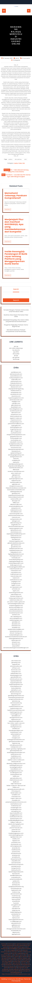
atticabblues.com (16, 512)
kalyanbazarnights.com (16, 721)
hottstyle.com (16, 558)
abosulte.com (16, 624)
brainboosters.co (16, 390)
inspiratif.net (16, 664)
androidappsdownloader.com (16, 752)
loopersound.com (16, 420)
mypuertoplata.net (16, 683)
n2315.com (16, 776)
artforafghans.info (16, 846)
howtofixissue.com (16, 686)
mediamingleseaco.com (16, 833)
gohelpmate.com (16, 758)
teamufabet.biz (16, 688)
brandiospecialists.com (16, 730)
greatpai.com (16, 493)
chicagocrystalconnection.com (16, 929)
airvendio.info (16, 848)
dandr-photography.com (16, 824)
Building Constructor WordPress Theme (15, 979)
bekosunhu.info (16, 870)
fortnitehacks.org (16, 888)
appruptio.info (16, 934)
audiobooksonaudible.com (16, 629)
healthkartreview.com (16, 550)
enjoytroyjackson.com (16, 528)
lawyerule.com (16, 831)
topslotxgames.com (16, 712)
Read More (8, 209)
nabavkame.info (16, 923)
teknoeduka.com (16, 594)
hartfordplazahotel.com (16, 919)
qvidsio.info (16, 881)
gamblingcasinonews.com (16, 695)
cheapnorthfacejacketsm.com (16, 434)
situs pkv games (19, 945)
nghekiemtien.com (16, 837)
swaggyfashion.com (16, 815)
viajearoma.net (16, 480)
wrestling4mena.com (16, 765)
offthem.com (16, 668)
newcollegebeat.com (16, 409)
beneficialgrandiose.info (16, 872)
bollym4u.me (16, 910)
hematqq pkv (26, 964)
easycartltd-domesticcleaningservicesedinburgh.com (16, 647)
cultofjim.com (16, 403)
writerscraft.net (16, 761)
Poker (20, 163)
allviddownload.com (16, 692)
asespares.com (16, 508)
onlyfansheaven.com (16, 780)
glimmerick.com (16, 405)
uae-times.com (16, 660)
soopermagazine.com (16, 605)
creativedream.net (16, 774)
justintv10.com (16, 829)
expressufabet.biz (16, 681)
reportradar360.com (16, 813)
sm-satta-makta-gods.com (16, 602)
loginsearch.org (16, 890)
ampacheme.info (16, 859)
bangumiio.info (16, 868)
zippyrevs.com (16, 705)
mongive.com (16, 738)
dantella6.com (16, 716)
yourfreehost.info (16, 433)
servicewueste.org (16, 703)
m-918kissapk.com (16, 921)
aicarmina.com (16, 396)
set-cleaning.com (16, 616)
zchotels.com (16, 589)
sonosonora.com (16, 447)
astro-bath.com (16, 473)
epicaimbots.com (16, 530)
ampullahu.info (16, 861)
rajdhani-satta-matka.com (16, 760)
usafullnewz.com (16, 372)
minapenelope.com (16, 422)
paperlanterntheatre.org (16, 495)
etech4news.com (16, 532)
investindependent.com (16, 563)
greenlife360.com (16, 677)
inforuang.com (16, 791)
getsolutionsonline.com (16, 741)
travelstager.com (16, 807)
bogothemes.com (16, 429)
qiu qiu (16, 355)
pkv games (18, 159)
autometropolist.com (16, 513)
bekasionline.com (16, 673)
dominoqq (16, 359)
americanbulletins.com (16, 506)
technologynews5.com (16, 592)
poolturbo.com (16, 842)
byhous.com (16, 918)
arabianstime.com (16, 510)
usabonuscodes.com (16, 600)
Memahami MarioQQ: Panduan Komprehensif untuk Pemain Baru (16, 330)
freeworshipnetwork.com (16, 497)
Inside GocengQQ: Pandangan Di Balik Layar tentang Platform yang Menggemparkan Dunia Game (16, 257)
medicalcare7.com (16, 732)
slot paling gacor (16, 972)
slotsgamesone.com (16, 717)
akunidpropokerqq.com (16, 464)
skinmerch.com (16, 412)
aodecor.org (16, 892)
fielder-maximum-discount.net (16, 785)
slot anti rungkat (10, 950)
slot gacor (22, 947)
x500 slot (18, 950)
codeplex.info (16, 460)
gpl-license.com (16, 545)
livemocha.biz (16, 899)
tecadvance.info (16, 853)
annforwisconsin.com (16, 400)
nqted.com (16, 578)
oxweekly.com (16, 800)
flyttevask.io (16, 916)
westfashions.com (16, 804)
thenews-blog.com (16, 596)
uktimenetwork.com (16, 374)
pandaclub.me (16, 914)
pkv (15, 955)
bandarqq (21, 966)
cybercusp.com (16, 640)
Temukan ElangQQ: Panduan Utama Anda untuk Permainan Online (16, 310)
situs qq (22, 958)
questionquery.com (16, 818)
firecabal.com (16, 539)
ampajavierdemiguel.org (16, 389)
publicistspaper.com (16, 620)
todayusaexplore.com (16, 378)
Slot (23, 163)
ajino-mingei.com (16, 431)
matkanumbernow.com (16, 706)
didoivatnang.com (16, 523)
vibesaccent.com (16, 387)
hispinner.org (16, 743)
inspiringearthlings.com (16, 561)
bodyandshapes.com (16, 635)
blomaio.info (16, 874)
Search (16, 289)
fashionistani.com (16, 536)
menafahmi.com (16, 572)
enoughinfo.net (16, 905)
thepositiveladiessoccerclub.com (16, 488)
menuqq (3, 944)
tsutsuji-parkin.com (16, 482)
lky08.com (16, 782)
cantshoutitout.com (16, 679)
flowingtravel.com (16, 727)
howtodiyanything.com (16, 559)
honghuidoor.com (16, 725)
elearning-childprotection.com (16, 763)
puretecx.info (16, 851)
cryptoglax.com (16, 425)
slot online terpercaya (16, 348)
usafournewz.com (16, 381)
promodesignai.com (16, 618)
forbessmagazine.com (16, 541)
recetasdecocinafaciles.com (16, 490)
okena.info (16, 462)
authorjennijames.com (16, 479)
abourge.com (16, 501)
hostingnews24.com (16, 556)
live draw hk (16, 350)
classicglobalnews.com (16, 638)
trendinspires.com (16, 809)
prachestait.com (16, 844)
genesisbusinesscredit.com (16, 789)
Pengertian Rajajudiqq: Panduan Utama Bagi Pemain (16, 325)
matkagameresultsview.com (16, 739)
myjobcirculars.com (16, 708)
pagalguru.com (16, 581)
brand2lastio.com (16, 769)
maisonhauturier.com (16, 569)
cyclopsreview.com (16, 519)
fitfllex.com (16, 787)
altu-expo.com (16, 477)
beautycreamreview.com (16, 515)
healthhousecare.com (16, 548)
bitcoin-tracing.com (16, 633)
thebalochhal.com (16, 383)
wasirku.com (16, 839)
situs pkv (4, 960)
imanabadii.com (16, 930)
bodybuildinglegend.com (16, 820)
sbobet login (17, 961)
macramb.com (16, 796)
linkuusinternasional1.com (16, 449)
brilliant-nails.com (16, 822)
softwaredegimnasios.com (16, 603)
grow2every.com (16, 547)
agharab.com (16, 484)
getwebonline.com (16, 778)
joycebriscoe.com (16, 394)
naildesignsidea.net (16, 491)
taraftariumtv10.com (16, 817)
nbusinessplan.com (16, 675)
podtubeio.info (16, 877)
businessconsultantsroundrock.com (16, 636)
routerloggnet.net (16, 714)
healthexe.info (16, 850)
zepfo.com (16, 591)
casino (10, 159)
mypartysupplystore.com (16, 398)
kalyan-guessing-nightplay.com (16, 749)
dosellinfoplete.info (16, 875)
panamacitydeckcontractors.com (16, 802)
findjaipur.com (16, 401)
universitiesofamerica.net (16, 697)
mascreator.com (16, 570)
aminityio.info (16, 855)
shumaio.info (16, 883)
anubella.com (16, 627)
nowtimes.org (16, 896)
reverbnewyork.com (16, 411)
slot (25, 159)
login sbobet (16, 963)
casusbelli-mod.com (16, 442)
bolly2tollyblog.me (16, 912)
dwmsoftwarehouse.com (16, 526)
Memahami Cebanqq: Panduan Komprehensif (16, 195)
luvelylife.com (16, 795)
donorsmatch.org (16, 894)
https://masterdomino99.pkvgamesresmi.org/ (16, 974)
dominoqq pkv (9, 966)
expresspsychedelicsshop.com (16, 534)
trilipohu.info (16, 932)
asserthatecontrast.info (16, 864)
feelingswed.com (16, 537)
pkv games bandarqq (21, 944)
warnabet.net (16, 908)
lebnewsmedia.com (16, 445)
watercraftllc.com (16, 499)
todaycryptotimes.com (16, 598)
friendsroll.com (16, 451)
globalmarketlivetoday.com (16, 543)
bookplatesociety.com (16, 444)
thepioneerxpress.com (16, 684)
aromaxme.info (16, 863)
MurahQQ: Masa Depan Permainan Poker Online (16, 315)
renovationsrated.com (16, 611)
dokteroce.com (16, 826)
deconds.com (16, 644)
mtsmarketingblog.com (16, 835)
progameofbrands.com (16, 699)
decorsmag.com (16, 694)
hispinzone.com (16, 719)
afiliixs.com (16, 502)
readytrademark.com (16, 609)
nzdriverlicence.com (16, 580)
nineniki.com (16, 728)
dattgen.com (16, 521)
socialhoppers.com (16, 772)
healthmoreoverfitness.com (16, 710)
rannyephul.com (16, 811)
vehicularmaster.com (16, 385)
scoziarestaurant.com (16, 613)
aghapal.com (16, 475)
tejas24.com (16, 840)
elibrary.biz (16, 469)
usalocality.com (16, 379)
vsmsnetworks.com (16, 666)
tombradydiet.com (16, 438)
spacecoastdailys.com (16, 607)
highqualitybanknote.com (16, 554)
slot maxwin (27, 948)
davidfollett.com (16, 407)
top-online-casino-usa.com (16, 723)
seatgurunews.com (16, 457)
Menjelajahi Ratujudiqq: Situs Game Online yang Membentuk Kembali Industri (16, 320)
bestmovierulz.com (16, 416)
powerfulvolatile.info (16, 879)
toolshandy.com (16, 806)
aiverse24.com (16, 625)
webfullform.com (16, 690)
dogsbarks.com (16, 524)
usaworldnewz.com (16, 376)
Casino (16, 163)
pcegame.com (16, 583)
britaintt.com (16, 642)
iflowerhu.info (16, 927)
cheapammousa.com (16, 486)
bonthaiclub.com (16, 440)
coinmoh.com (16, 517)
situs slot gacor (13, 952)
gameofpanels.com (16, 750)
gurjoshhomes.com (16, 436)
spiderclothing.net (16, 453)
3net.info (16, 458)
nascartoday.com (16, 576)
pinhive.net (16, 907)
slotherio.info (16, 885)
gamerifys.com (16, 662)
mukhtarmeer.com (16, 574)
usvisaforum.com (16, 414)
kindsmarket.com (16, 793)
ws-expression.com (16, 587)
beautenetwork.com (16, 631)
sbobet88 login (6, 963)
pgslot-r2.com (16, 585)
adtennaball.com (16, 734)
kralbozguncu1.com (16, 565)
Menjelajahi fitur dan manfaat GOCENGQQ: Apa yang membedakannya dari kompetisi (15, 225)
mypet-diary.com (16, 798)
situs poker (16, 354)
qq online (16, 352)
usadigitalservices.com (16, 771)
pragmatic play (22, 967)
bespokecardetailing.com (16, 466)
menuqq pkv (8, 964)
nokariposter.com (16, 747)
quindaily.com (16, 622)
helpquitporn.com (16, 552)
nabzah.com (16, 736)
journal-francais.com (16, 828)
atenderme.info (16, 866)
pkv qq (16, 346)
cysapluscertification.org (16, 886)
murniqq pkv (17, 964)
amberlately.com (16, 392)
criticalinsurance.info (16, 745)
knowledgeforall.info (16, 767)
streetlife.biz (16, 901)
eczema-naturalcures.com (16, 471)
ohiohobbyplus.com (16, 427)
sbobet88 (12, 948)
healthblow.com (16, 756)
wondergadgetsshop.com (16, 455)
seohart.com (16, 614)
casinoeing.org (16, 897)
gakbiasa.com (16, 925)
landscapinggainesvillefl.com (16, 567)
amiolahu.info (16, 857)
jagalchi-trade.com (16, 418)
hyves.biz (16, 903)
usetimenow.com (16, 754)
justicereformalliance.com (16, 423)
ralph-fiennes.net (16, 783)
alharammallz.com (16, 504)
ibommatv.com (16, 670)
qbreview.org (16, 701)
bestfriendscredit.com (16, 468)
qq (16, 966)
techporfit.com (16, 672)
